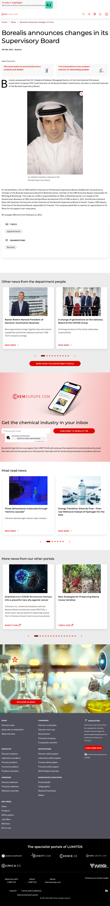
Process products (9, 762)
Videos (41, 795)
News (4, 806)
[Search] (83, 14)
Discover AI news (26, 702)
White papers (8, 815)
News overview (8, 733)
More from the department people (55, 363)
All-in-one (6, 828)
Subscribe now (93, 748)
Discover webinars (10, 782)
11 (64, 636)
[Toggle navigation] (106, 14)
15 (75, 636)
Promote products (10, 766)
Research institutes (47, 790)
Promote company (47, 738)
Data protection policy (27, 894)
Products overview (10, 771)
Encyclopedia (44, 782)
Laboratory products (11, 758)
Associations (44, 733)
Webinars (6, 823)
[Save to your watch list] (100, 14)
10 (68, 355)
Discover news (8, 725)
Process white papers (48, 762)
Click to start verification (28, 438)
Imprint (13, 890)
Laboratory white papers (49, 758)
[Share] (89, 14)
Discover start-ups (46, 729)
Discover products (10, 753)
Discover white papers (48, 753)
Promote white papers (48, 766)
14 (72, 636)
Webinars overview (10, 790)
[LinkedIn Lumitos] (106, 890)
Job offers (6, 819)
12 (67, 636)
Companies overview (47, 742)
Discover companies (47, 725)
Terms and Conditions (31, 890)
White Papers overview (48, 771)
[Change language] (95, 14)
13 (69, 636)
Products (6, 810)
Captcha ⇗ (40, 441)
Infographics (44, 786)
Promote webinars (10, 786)
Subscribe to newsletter (74, 431)
